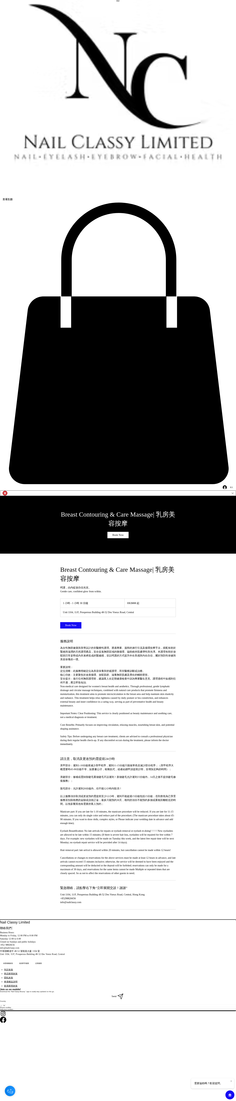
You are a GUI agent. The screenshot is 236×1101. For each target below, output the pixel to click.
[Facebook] (118, 1020)
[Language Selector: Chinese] (118, 493)
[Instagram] (118, 1013)
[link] (118, 535)
